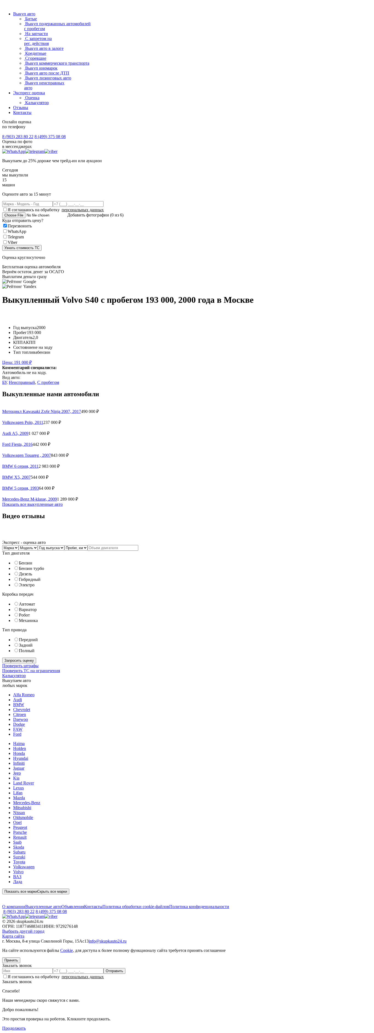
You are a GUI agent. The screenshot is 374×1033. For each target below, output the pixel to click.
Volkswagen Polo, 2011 (22, 422)
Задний (26, 645)
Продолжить (14, 1028)
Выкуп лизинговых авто (47, 78)
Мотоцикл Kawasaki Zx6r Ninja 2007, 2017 (41, 411)
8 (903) (17, 136)
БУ (4, 382)
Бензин (25, 563)
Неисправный (22, 382)
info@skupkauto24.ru (107, 941)
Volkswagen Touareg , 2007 (26, 455)
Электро (26, 585)
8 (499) (50, 136)
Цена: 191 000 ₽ (17, 362)
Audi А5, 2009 (15, 433)
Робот (24, 615)
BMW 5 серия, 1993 (20, 488)
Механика (28, 620)
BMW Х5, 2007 (16, 477)
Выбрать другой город (23, 931)
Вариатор (28, 609)
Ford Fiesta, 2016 (17, 444)
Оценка (31, 97)
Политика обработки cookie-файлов (135, 906)
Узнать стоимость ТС (21, 248)
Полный (26, 650)
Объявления (72, 906)
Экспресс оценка (29, 92)
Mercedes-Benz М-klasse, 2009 (29, 499)
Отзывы (20, 107)
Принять (11, 960)
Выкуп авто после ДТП (46, 73)
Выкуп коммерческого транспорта (56, 63)
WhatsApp (17, 231)
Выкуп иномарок (40, 68)
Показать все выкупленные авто (32, 504)
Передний (28, 639)
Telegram (16, 237)
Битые (30, 18)
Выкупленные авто (43, 906)
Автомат (27, 604)
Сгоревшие (35, 58)
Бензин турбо (31, 568)
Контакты (22, 112)
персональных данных (83, 209)
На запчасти (36, 33)
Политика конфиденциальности (199, 906)
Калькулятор (36, 102)
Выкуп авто (24, 14)
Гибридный (30, 579)
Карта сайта (13, 936)
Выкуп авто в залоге (44, 48)
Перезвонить (20, 226)
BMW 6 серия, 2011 (20, 466)
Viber (12, 242)
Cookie (66, 950)
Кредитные (35, 53)
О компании (13, 906)
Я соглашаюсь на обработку (56, 209)
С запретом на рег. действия (38, 41)
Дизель (25, 574)
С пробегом (48, 382)
